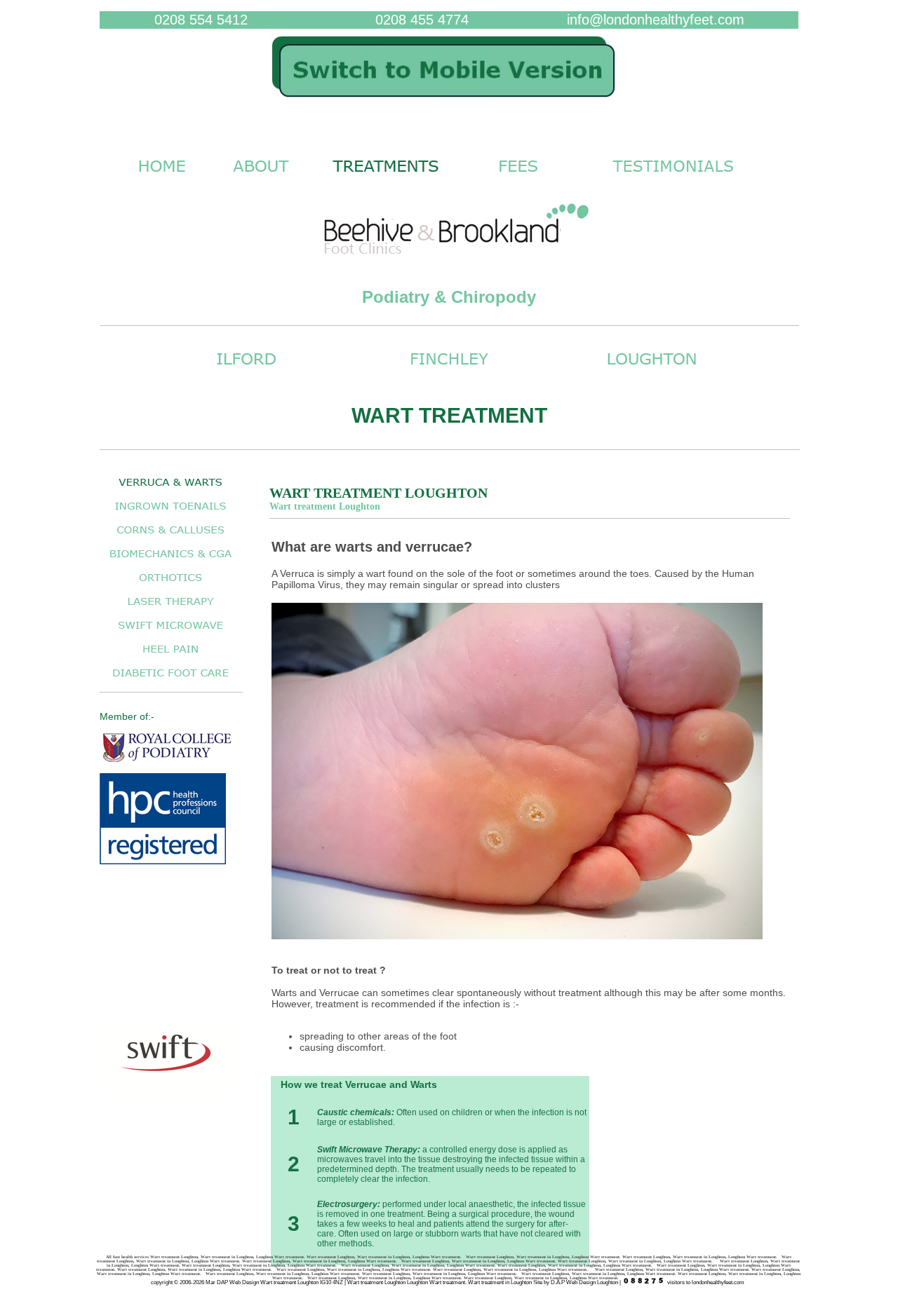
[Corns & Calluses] (170, 537)
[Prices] (518, 179)
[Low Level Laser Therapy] (170, 609)
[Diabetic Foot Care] (170, 680)
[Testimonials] (673, 179)
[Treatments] (386, 179)
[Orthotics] (170, 585)
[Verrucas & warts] (170, 490)
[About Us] (260, 179)
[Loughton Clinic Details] (652, 372)
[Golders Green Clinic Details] (449, 372)
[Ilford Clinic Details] (246, 372)
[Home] (449, 104)
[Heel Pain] (170, 656)
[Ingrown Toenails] (170, 513)
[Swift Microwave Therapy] (170, 633)
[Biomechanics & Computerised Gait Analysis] (170, 561)
